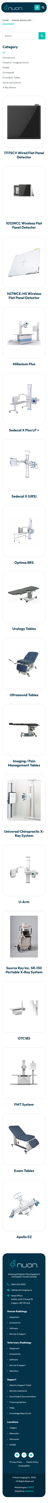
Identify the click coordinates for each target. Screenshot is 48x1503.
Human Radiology (22, 20)
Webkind (29, 1491)
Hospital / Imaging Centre (16, 62)
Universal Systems (12, 82)
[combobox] (21, 35)
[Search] (42, 35)
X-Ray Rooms (9, 87)
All (4, 52)
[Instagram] (24, 1455)
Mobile (6, 67)
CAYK (30, 1487)
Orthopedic (8, 72)
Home (6, 20)
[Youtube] (31, 1455)
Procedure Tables (11, 77)
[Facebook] (17, 1455)
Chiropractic (9, 57)
